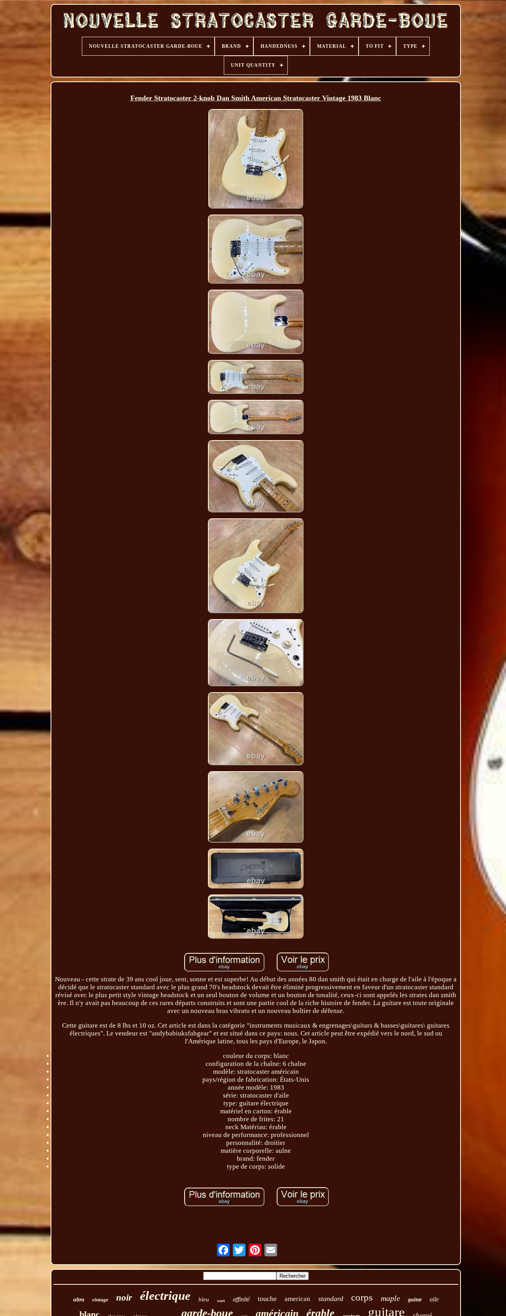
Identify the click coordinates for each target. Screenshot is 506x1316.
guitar (415, 1300)
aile (434, 1299)
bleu (203, 1299)
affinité (241, 1299)
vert (221, 1300)
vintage (100, 1300)
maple (390, 1298)
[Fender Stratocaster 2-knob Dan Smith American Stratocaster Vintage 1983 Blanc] (256, 160)
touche (267, 1299)
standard (330, 1299)
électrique (165, 1296)
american (297, 1299)
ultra (78, 1300)
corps (362, 1297)
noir (124, 1298)
